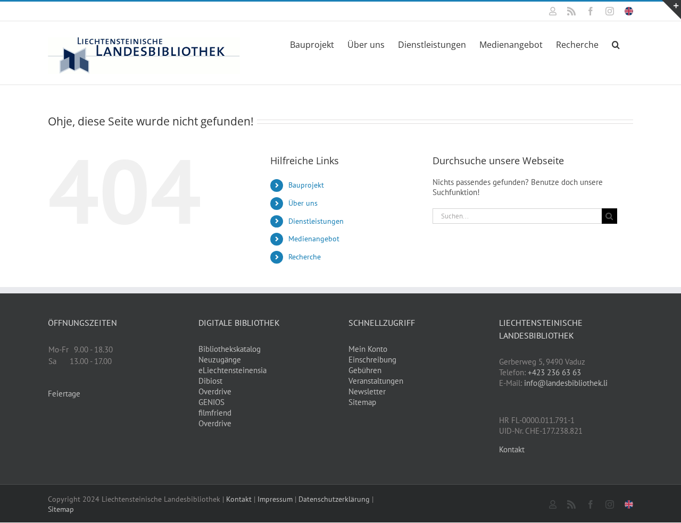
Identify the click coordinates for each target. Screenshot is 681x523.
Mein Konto (367, 349)
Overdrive (214, 391)
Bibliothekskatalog (229, 349)
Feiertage (64, 394)
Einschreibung (372, 360)
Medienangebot (313, 238)
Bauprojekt (306, 185)
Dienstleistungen (316, 221)
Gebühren (364, 370)
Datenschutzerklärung (334, 499)
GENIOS (211, 402)
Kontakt (512, 449)
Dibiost (210, 381)
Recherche (304, 257)
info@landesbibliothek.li (566, 383)
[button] (616, 43)
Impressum (275, 499)
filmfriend (214, 413)
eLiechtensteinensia (232, 370)
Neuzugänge (219, 360)
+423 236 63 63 (554, 372)
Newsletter (367, 391)
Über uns (303, 203)
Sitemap (362, 402)
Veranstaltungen (375, 381)
